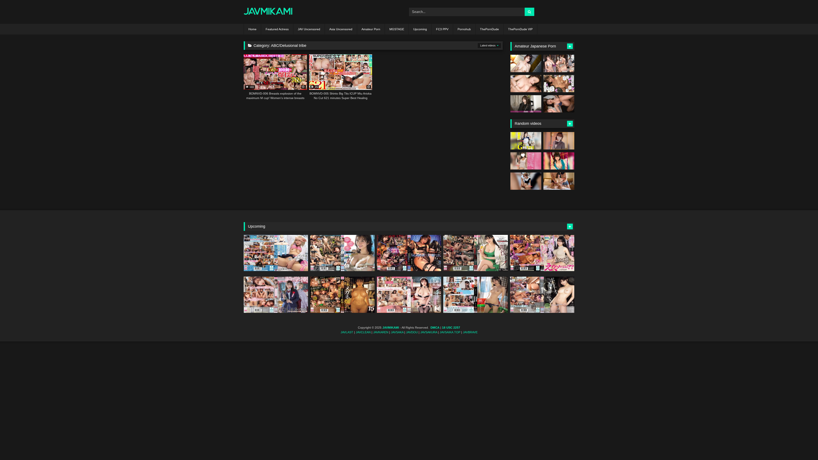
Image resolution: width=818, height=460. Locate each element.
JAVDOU (412, 332)
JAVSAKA (397, 332)
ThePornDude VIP (520, 29)
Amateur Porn (370, 29)
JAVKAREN (380, 332)
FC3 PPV (442, 29)
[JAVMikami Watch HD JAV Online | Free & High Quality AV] (268, 12)
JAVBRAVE (470, 332)
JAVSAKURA (428, 332)
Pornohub (464, 29)
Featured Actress (277, 29)
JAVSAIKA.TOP (450, 332)
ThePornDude (489, 29)
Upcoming (420, 29)
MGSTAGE (396, 29)
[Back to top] (804, 447)
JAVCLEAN (363, 332)
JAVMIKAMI (390, 327)
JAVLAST (347, 332)
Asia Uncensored (340, 29)
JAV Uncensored (309, 29)
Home (252, 29)
